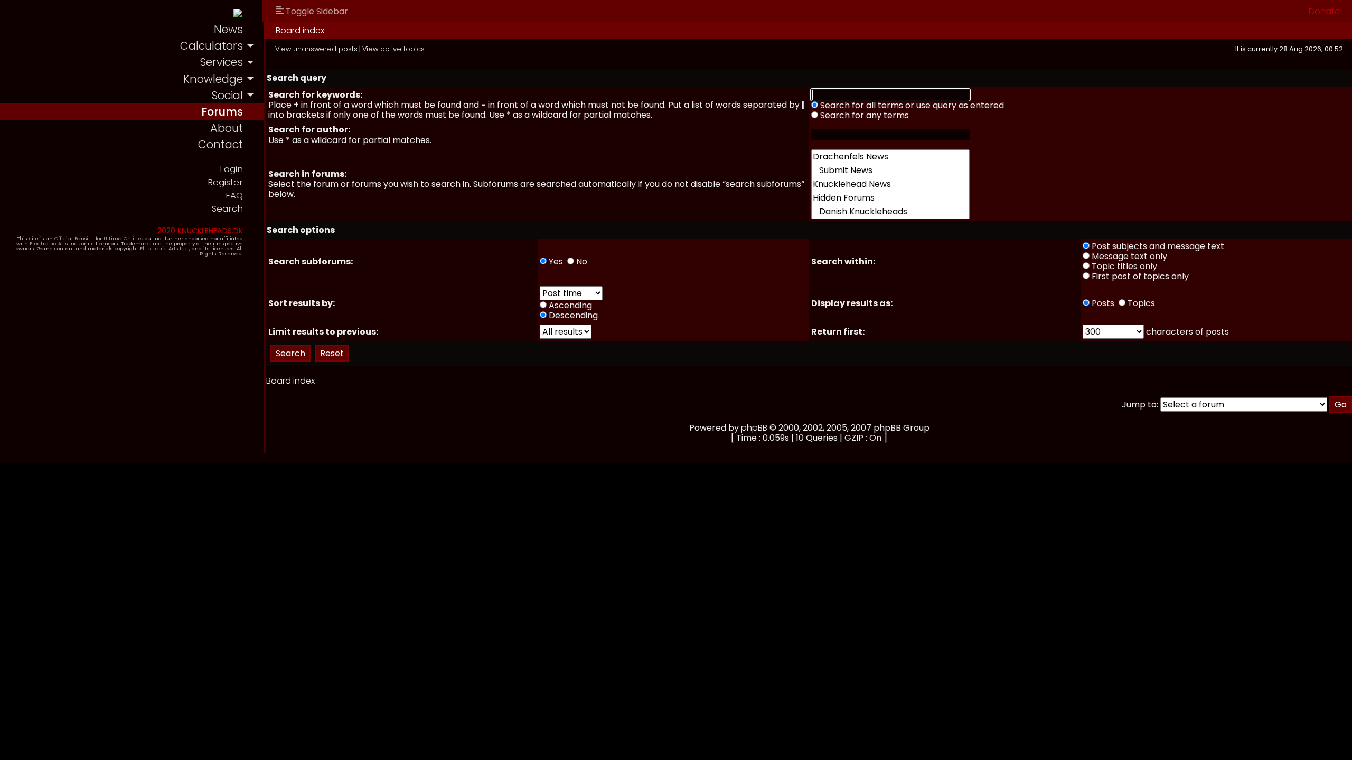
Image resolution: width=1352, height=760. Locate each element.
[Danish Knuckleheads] (890, 211)
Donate (1324, 11)
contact (220, 144)
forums (222, 111)
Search (227, 209)
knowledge (213, 79)
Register (225, 182)
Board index (300, 30)
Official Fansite (74, 238)
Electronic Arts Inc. (54, 243)
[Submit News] (890, 170)
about (226, 128)
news (228, 29)
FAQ (234, 195)
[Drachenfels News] (890, 157)
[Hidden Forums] (890, 198)
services (221, 62)
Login (231, 169)
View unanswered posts (316, 48)
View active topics (393, 48)
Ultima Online (123, 238)
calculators (211, 45)
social (227, 95)
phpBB (754, 428)
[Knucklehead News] (890, 184)
